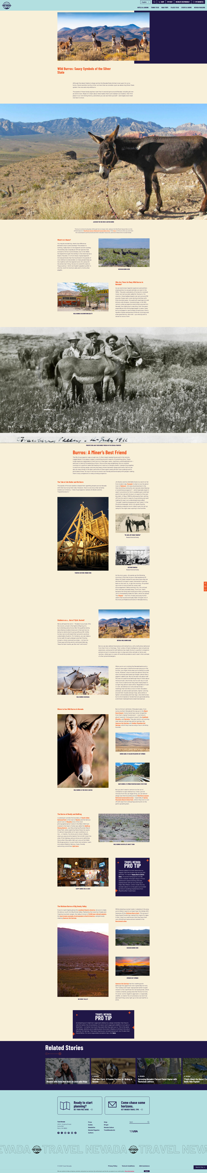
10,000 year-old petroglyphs (97, 914)
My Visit (169, 2)
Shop (162, 2)
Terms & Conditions (128, 1166)
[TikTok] (75, 1133)
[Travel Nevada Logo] (6, 5)
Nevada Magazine (199, 7)
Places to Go (175, 7)
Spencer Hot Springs (122, 723)
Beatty (78, 820)
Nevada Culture (109, 1127)
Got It (146, 1171)
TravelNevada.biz (109, 1130)
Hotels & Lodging (142, 7)
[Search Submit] (148, 1122)
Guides (90, 1125)
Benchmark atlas (121, 921)
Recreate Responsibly (183, 2)
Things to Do (155, 7)
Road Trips (164, 7)
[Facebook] (58, 1133)
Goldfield (145, 717)
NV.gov (106, 1125)
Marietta (127, 719)
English (144, 2)
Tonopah (130, 484)
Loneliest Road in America (86, 910)
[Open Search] (154, 2)
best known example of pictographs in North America (77, 916)
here (114, 230)
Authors (90, 1133)
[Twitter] (62, 1133)
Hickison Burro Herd (132, 913)
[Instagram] (65, 1133)
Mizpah (120, 595)
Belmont (123, 486)
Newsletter (91, 1127)
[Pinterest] (69, 1133)
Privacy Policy (112, 1166)
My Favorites (199, 2)
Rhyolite (118, 719)
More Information (129, 1171)
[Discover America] (139, 1131)
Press (90, 1122)
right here (75, 846)
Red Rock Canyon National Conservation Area (97, 230)
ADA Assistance (144, 1166)
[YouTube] (72, 1133)
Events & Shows (186, 7)
